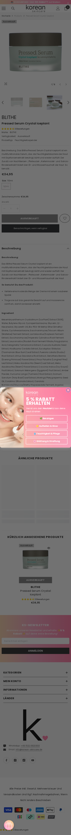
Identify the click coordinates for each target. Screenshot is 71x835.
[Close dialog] (68, 390)
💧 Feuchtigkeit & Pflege (47, 433)
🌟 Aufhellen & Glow (47, 425)
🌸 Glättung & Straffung (46, 441)
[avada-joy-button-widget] (9, 825)
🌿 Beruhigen (47, 418)
